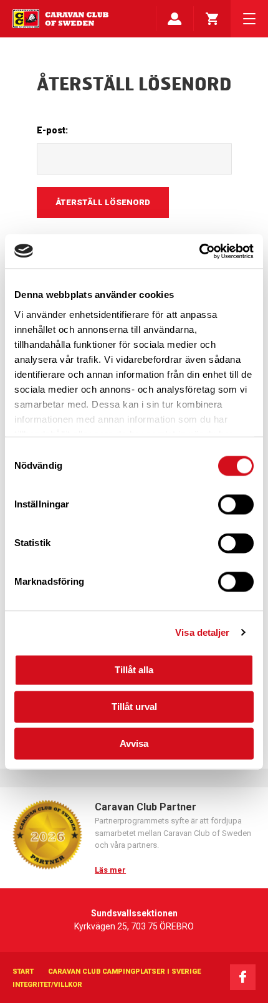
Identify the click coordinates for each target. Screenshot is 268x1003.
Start (23, 971)
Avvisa (134, 743)
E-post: (52, 130)
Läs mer (110, 870)
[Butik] (212, 18)
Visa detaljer (202, 632)
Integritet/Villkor (47, 985)
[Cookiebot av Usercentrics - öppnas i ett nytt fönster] (199, 251)
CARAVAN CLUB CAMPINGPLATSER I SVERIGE (124, 971)
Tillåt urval (134, 706)
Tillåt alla (134, 670)
